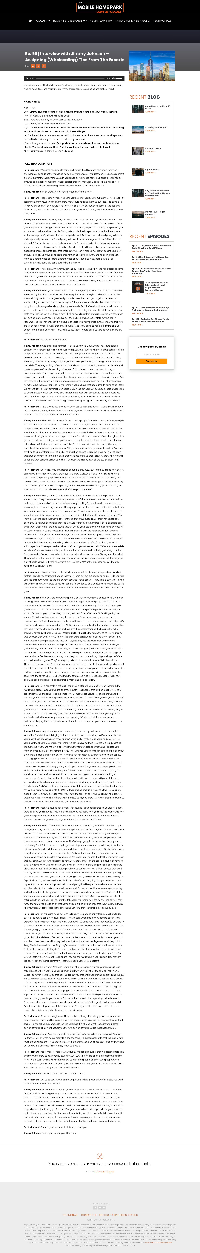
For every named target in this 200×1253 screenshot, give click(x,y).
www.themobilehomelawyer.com (158, 1243)
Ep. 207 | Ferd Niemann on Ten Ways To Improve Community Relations (150, 308)
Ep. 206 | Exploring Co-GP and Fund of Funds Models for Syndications (151, 320)
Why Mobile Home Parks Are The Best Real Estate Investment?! (157, 193)
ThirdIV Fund (124, 20)
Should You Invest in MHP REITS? (157, 107)
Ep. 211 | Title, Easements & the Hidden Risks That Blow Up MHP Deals (151, 246)
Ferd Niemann (72, 20)
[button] (33, 66)
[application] (74, 78)
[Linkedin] (100, 1207)
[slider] (119, 78)
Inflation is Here (152, 148)
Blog (56, 20)
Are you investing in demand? (154, 213)
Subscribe (152, 361)
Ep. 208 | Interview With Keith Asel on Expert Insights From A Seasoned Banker (156, 286)
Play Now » (149, 112)
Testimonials (162, 20)
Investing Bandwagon (155, 127)
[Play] (27, 78)
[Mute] (113, 78)
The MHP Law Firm (100, 20)
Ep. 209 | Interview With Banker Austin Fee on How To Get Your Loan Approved (151, 271)
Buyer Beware (151, 169)
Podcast (41, 20)
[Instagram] (104, 1207)
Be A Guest (143, 20)
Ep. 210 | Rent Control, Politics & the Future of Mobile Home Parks (150, 258)
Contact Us (88, 1215)
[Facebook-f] (95, 1207)
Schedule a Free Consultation (118, 1215)
